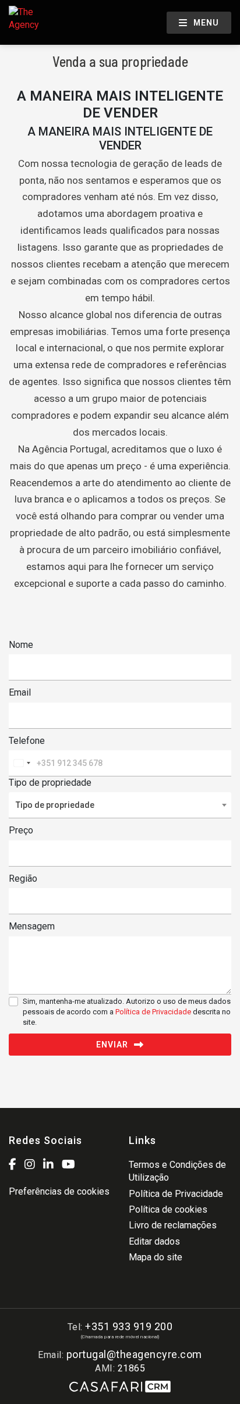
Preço (21, 830)
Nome (21, 644)
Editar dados (154, 1241)
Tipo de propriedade (50, 782)
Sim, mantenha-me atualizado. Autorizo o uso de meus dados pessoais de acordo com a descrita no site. (127, 1012)
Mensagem (32, 926)
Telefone (27, 740)
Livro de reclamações (173, 1225)
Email (20, 692)
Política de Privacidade (154, 1011)
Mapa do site (155, 1257)
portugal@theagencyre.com (134, 1354)
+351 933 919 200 (128, 1326)
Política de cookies (168, 1209)
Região (23, 878)
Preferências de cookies (59, 1191)
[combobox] (21, 763)
